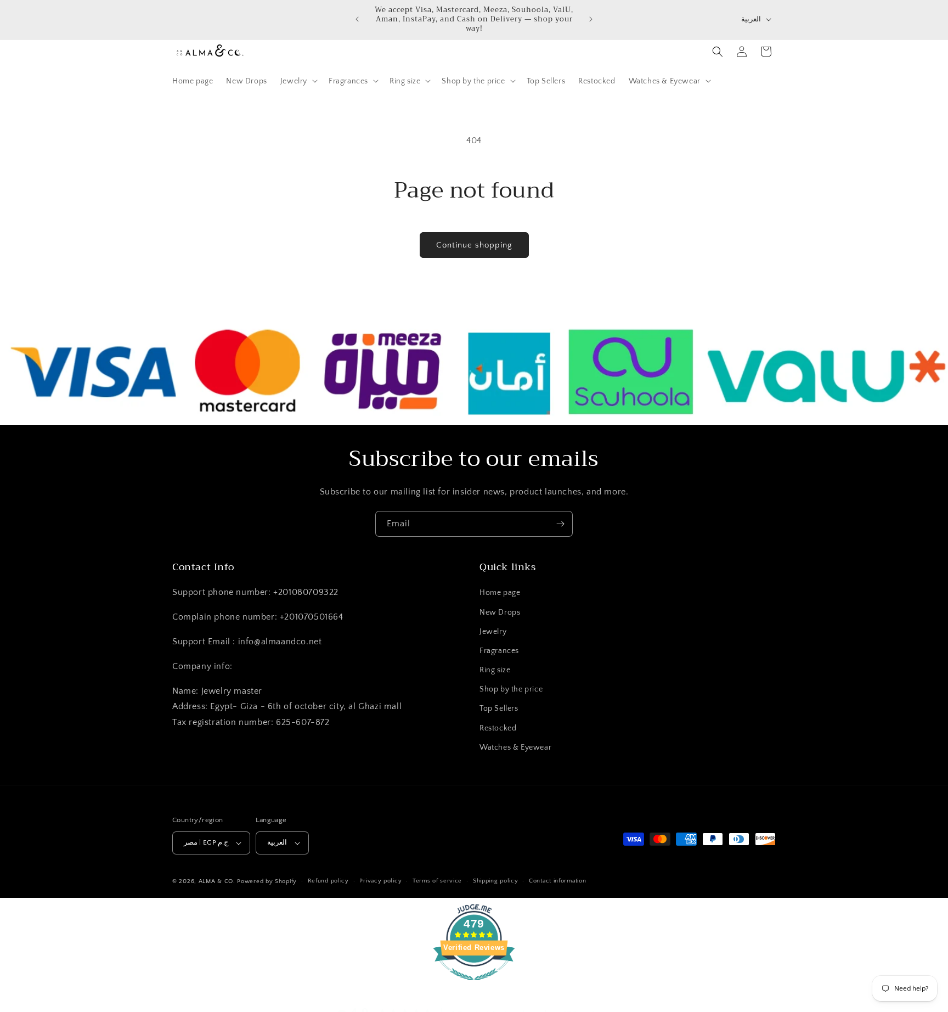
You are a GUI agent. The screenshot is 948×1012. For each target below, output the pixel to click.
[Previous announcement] (357, 19)
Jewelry (492, 631)
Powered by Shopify (267, 881)
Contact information (557, 881)
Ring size (494, 670)
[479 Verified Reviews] (474, 986)
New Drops (499, 612)
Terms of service (437, 881)
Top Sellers (498, 709)
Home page (499, 593)
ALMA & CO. (217, 881)
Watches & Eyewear (515, 747)
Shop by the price (511, 689)
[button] (298, 80)
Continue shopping (474, 245)
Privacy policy (380, 881)
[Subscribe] (560, 524)
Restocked (497, 728)
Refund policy (328, 881)
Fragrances (499, 650)
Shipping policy (495, 881)
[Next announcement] (591, 19)
